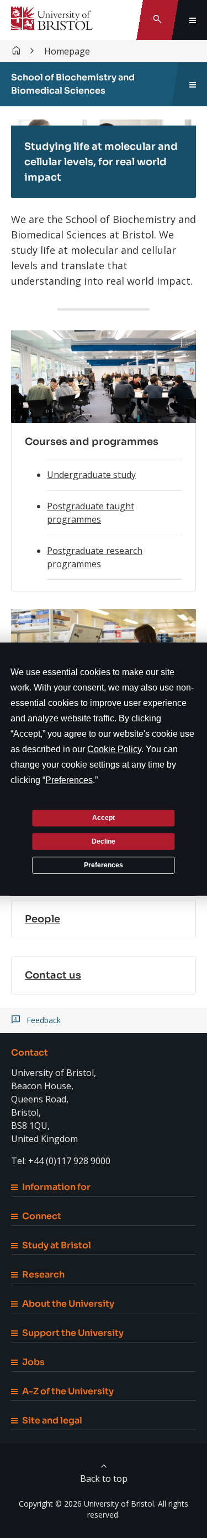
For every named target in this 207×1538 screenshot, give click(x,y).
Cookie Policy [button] (114, 748)
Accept (103, 818)
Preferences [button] (69, 779)
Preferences (103, 864)
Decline (103, 841)
